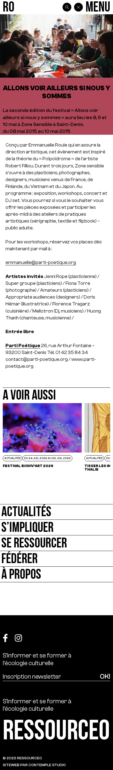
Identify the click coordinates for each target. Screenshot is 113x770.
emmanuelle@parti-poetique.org (40, 262)
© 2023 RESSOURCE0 (22, 758)
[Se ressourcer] (56, 543)
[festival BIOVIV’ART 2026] (42, 437)
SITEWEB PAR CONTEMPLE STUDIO (34, 765)
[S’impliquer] (56, 527)
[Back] (78, 7)
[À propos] (56, 574)
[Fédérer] (56, 559)
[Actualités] (56, 512)
